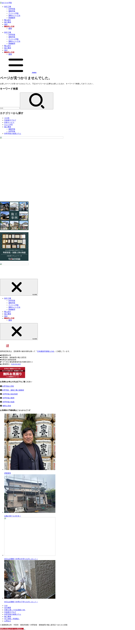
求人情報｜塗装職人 (11, 619)
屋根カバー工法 (14, 15)
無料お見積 (7, 406)
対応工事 (7, 7)
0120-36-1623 (16, 364)
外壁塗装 (11, 9)
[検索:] (10, 108)
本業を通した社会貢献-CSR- (14, 610)
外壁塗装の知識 (8, 402)
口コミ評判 (8, 125)
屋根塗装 (11, 11)
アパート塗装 (13, 13)
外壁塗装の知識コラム (12, 133)
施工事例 (7, 22)
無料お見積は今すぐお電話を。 (12, 629)
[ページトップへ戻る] (24, 629)
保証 (6, 24)
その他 (6, 118)
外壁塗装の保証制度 (10, 394)
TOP (5, 606)
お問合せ (7, 621)
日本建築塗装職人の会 (45, 351)
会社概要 (7, 608)
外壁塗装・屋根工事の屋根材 (13, 390)
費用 (10, 28)
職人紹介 (7, 20)
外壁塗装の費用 (8, 398)
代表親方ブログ (10, 120)
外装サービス (9, 122)
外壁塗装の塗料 (8, 386)
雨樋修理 (11, 18)
